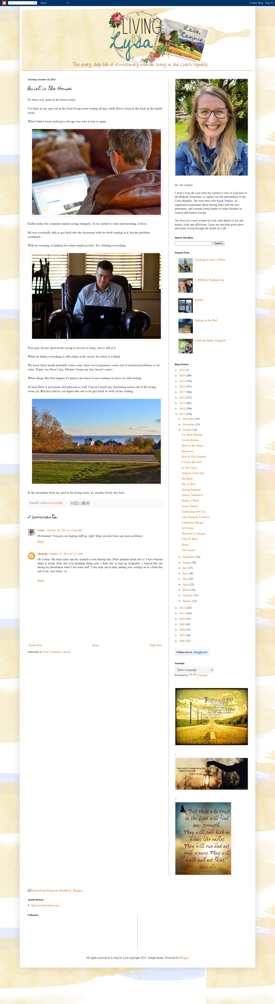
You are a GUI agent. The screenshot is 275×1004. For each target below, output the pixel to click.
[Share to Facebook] (84, 503)
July (185, 568)
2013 (182, 414)
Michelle (42, 554)
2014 (182, 408)
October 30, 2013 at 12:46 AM (64, 530)
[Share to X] (80, 503)
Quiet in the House (192, 445)
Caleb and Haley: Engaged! (210, 340)
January (187, 601)
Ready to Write (190, 500)
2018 (182, 386)
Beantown (187, 451)
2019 (182, 381)
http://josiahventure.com (45, 905)
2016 (182, 397)
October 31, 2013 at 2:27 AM (65, 554)
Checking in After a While (210, 260)
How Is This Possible (194, 456)
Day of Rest (188, 484)
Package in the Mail (206, 320)
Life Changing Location (195, 517)
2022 (182, 370)
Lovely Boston (190, 440)
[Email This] (72, 503)
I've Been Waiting (192, 434)
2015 (182, 403)
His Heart (187, 478)
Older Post (156, 645)
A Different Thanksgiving (209, 280)
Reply (40, 541)
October (187, 430)
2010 (182, 619)
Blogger (184, 958)
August (187, 562)
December (189, 419)
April (186, 584)
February (188, 595)
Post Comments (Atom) (56, 652)
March (187, 590)
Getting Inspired (191, 489)
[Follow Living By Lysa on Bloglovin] (192, 654)
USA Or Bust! (190, 539)
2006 (182, 641)
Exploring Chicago (192, 522)
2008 (182, 630)
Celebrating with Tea (194, 511)
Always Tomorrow (192, 495)
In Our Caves (189, 467)
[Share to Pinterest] (88, 503)
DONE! (199, 300)
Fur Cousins (188, 550)
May (185, 579)
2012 (182, 608)
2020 (182, 375)
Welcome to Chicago (193, 533)
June (185, 573)
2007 (182, 635)
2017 (182, 392)
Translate (202, 675)
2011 (182, 613)
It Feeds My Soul (192, 462)
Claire (41, 530)
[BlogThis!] (76, 503)
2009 (182, 624)
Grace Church (189, 506)
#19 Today (188, 528)
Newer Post (35, 645)
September (189, 557)
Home (95, 645)
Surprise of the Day (193, 473)
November (189, 424)
